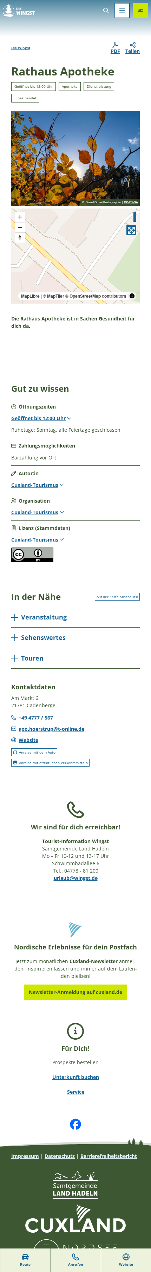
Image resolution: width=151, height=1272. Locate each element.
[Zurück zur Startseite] (19, 10)
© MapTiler (53, 296)
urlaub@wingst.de (76, 878)
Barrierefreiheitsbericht (108, 1156)
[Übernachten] (140, 10)
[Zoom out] (20, 227)
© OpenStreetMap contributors (95, 296)
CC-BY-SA (131, 202)
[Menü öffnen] (122, 10)
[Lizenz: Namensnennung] (32, 560)
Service (75, 1091)
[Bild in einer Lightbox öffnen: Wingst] (75, 158)
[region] (75, 256)
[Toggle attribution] (132, 296)
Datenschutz (60, 1156)
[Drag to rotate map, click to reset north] (20, 237)
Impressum (25, 1156)
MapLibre (30, 296)
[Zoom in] (20, 217)
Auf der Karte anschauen (117, 596)
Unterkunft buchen (75, 1077)
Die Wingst (20, 47)
